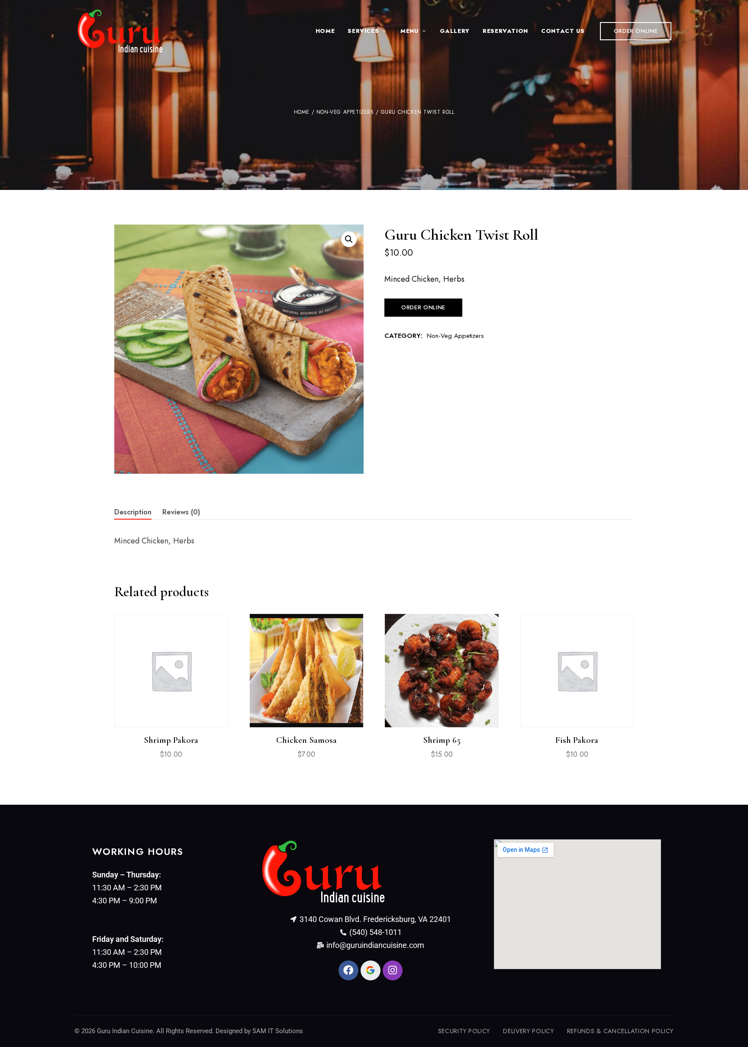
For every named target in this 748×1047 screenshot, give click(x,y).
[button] (636, 31)
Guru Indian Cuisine (125, 1031)
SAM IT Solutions (277, 1031)
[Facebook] (348, 970)
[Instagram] (393, 970)
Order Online (423, 307)
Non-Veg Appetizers (345, 112)
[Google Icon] (370, 970)
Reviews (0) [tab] (181, 512)
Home (302, 112)
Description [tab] (133, 512)
